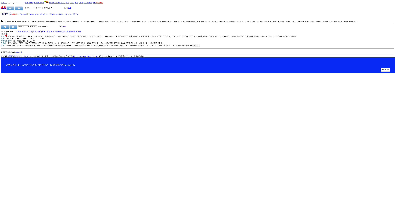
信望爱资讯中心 (13, 56)
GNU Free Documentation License (85, 56)
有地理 (41, 3)
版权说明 (19, 52)
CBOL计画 (24, 56)
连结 (38, 56)
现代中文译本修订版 (30, 14)
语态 (85, 3)
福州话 (53, 14)
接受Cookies (385, 70)
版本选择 (4, 3)
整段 (76, 3)
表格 (72, 3)
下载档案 (67, 14)
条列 (67, 3)
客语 (49, 14)
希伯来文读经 (60, 14)
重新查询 (57, 31)
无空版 (36, 3)
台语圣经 (45, 14)
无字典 (51, 3)
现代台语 (39, 14)
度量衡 (89, 3)
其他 (94, 3)
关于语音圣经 (74, 14)
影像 (63, 3)
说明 (69, 8)
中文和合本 (20, 14)
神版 (26, 3)
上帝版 (30, 3)
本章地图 (57, 3)
